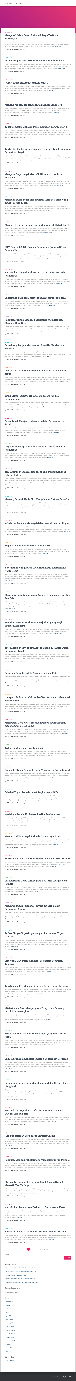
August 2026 (9, 1301)
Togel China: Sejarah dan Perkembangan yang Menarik (36, 126)
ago (21, 49)
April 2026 (8, 1316)
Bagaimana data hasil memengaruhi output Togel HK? (35, 297)
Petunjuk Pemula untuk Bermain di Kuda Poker (32, 673)
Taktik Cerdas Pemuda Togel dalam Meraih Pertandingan (37, 523)
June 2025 (9, 1348)
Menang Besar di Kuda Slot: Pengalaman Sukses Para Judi (37, 499)
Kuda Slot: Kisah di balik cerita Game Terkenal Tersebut (36, 1231)
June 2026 (9, 1308)
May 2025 (8, 1351)
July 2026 (8, 1305)
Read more (58, 46)
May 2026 (8, 1312)
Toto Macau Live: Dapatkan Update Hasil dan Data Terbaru (38, 858)
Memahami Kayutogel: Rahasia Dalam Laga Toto (32, 836)
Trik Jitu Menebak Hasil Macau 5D (24, 747)
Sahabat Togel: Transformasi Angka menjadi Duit (32, 792)
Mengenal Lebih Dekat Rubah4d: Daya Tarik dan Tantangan (23, 1268)
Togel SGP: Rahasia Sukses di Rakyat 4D (27, 545)
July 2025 (8, 1344)
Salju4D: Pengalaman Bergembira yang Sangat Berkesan (36, 1058)
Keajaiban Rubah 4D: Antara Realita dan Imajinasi (33, 814)
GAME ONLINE (8, 32)
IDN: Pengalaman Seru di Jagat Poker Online (30, 1135)
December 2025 (10, 1330)
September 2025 (10, 1340)
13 (40, 1249)
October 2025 (10, 1337)
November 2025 (10, 1333)
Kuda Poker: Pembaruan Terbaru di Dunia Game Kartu (35, 1207)
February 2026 (10, 1323)
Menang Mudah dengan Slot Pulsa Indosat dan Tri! (33, 104)
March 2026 (9, 1319)
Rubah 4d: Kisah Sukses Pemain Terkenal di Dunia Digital (37, 770)
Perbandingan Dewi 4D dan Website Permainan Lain (34, 60)
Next (45, 1249)
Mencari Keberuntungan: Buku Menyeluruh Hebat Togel (37, 224)
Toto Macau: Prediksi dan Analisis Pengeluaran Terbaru (36, 986)
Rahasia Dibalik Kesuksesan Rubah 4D (26, 82)
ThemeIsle (68, 1377)
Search (7, 1254)
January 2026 (10, 1326)
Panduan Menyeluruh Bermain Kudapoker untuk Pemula (37, 1159)
